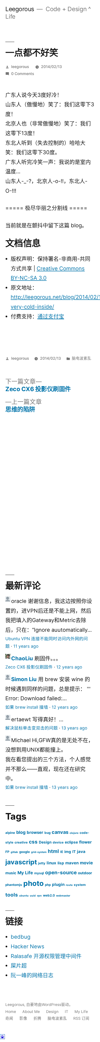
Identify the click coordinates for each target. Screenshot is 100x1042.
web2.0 (49, 895)
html (53, 851)
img (67, 851)
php (48, 885)
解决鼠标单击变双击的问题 (31, 727)
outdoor (85, 873)
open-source (61, 872)
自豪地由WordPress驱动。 (49, 1004)
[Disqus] (50, 489)
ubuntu (24, 895)
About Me (31, 1011)
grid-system (39, 852)
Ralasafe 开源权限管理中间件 (46, 956)
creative (21, 842)
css (33, 842)
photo (33, 883)
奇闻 (9, 1018)
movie (86, 862)
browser (35, 832)
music (10, 873)
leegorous (20, 66)
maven (72, 862)
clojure (74, 833)
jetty (41, 863)
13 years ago (74, 727)
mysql (39, 873)
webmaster (63, 895)
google (24, 852)
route (69, 885)
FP (7, 852)
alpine (10, 833)
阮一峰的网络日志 (32, 975)
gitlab (14, 852)
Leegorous (19, 9)
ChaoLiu (22, 658)
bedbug (20, 937)
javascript (21, 862)
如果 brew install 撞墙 (26, 707)
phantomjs (13, 885)
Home (10, 1011)
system (80, 885)
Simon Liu (24, 679)
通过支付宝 (50, 316)
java (81, 851)
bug (47, 833)
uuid (33, 895)
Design (45, 842)
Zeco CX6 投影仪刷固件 (29, 666)
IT (74, 851)
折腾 (37, 1018)
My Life (25, 872)
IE (61, 852)
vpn (39, 895)
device (58, 842)
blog (20, 832)
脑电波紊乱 (81, 358)
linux (51, 862)
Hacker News (27, 946)
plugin (58, 884)
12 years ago (69, 666)
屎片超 (19, 965)
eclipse (71, 842)
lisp (61, 863)
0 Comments (22, 73)
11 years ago (26, 646)
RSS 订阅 (81, 1018)
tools (11, 895)
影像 (23, 1018)
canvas (60, 832)
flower (85, 842)
